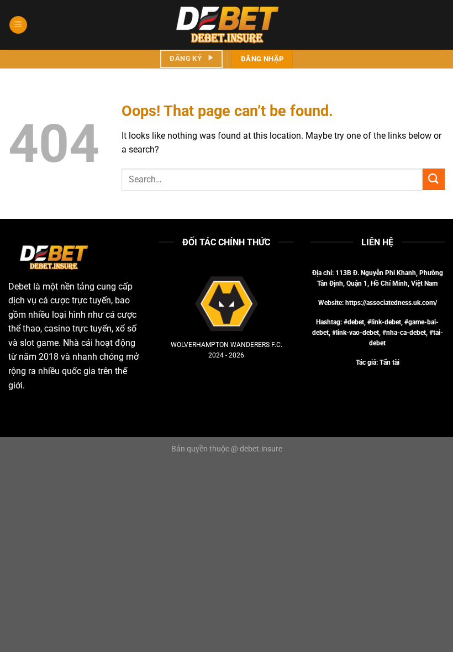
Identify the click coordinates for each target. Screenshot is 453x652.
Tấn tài (389, 362)
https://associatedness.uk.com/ (391, 303)
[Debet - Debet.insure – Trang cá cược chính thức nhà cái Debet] (226, 24)
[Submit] (434, 179)
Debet (19, 286)
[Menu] (18, 25)
